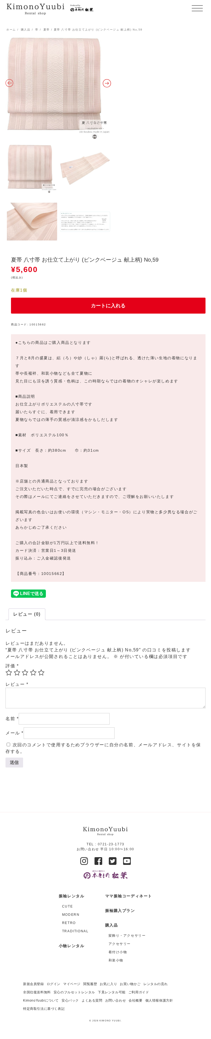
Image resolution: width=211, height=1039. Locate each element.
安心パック (70, 1000)
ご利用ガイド (138, 992)
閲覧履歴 (90, 984)
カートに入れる (108, 305)
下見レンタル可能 (112, 992)
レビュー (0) (27, 614)
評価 (12, 666)
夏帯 (46, 29)
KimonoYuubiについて (41, 1000)
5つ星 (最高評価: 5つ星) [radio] (41, 672)
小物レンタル (72, 946)
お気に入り (108, 984)
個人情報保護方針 (159, 1000)
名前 (12, 718)
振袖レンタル (72, 896)
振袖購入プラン (120, 910)
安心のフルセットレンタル (74, 992)
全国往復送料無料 (37, 992)
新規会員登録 (33, 984)
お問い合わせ (115, 1000)
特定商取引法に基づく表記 (44, 1009)
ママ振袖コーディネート (128, 896)
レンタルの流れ (155, 984)
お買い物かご (130, 984)
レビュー (17, 684)
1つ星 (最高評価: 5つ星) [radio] (8, 672)
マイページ (71, 984)
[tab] (27, 614)
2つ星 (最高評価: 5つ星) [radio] (17, 672)
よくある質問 (92, 1000)
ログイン (53, 984)
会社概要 (135, 1000)
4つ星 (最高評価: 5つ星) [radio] (33, 672)
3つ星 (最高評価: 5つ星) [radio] (25, 672)
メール (14, 733)
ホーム (11, 29)
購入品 (25, 29)
